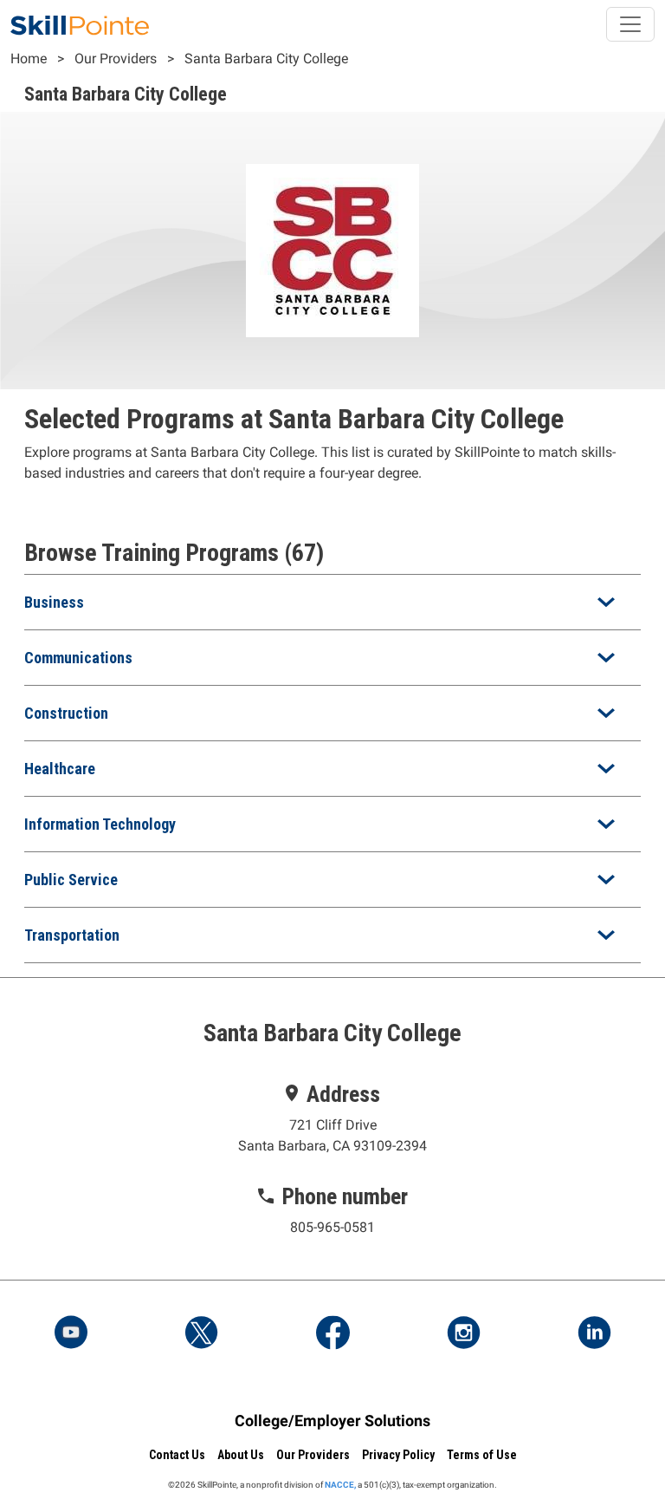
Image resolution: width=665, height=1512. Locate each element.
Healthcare (59, 768)
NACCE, (340, 1484)
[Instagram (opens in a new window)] (463, 1334)
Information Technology (100, 824)
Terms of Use (482, 1455)
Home (28, 58)
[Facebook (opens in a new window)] (332, 1334)
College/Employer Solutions (332, 1420)
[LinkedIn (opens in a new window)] (594, 1334)
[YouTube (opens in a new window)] (71, 1334)
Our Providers (115, 58)
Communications (78, 657)
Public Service (71, 879)
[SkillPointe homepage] (79, 24)
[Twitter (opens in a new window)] (202, 1334)
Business (54, 602)
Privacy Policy (398, 1455)
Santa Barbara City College (266, 58)
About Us (240, 1455)
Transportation (71, 935)
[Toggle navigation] (630, 24)
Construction (66, 713)
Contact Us (177, 1455)
